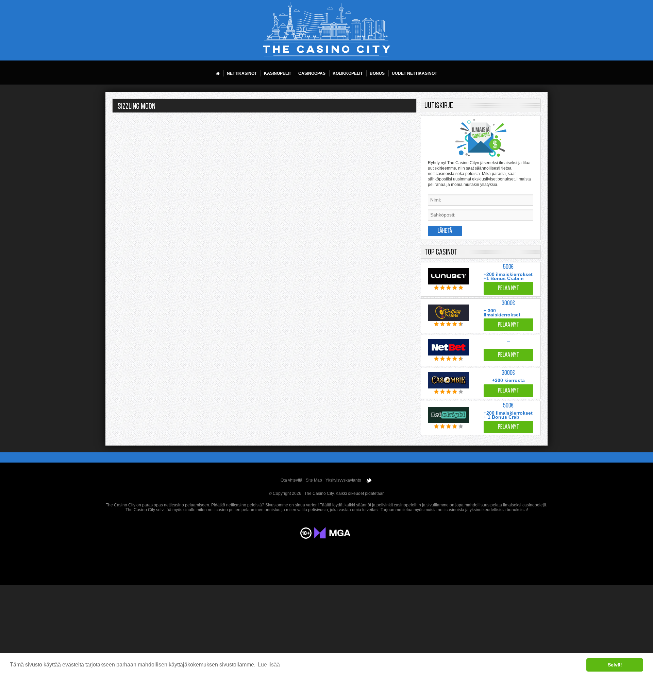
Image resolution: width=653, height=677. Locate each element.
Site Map (314, 480)
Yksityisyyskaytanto (343, 480)
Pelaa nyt (508, 288)
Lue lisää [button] (269, 664)
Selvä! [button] (615, 664)
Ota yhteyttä (291, 480)
